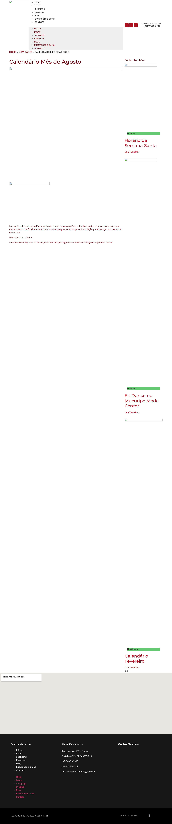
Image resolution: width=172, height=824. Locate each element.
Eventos (39, 12)
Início (37, 2)
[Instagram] (131, 25)
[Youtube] (136, 25)
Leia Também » (132, 152)
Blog (37, 15)
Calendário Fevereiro (136, 658)
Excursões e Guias (45, 19)
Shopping (40, 9)
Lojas (38, 5)
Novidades (25, 52)
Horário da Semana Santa (141, 143)
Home (12, 52)
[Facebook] (127, 25)
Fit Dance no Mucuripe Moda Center (142, 400)
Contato (39, 22)
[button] (76, 25)
